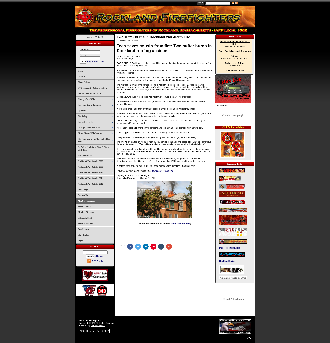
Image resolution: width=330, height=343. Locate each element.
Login (80, 240)
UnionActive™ (98, 325)
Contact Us (83, 195)
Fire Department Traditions (90, 105)
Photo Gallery (84, 82)
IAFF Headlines (85, 155)
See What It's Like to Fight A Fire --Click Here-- (93, 148)
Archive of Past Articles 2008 (90, 161)
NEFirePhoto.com (180, 223)
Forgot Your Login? (96, 61)
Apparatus (82, 110)
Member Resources (86, 201)
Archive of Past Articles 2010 (90, 172)
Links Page (83, 189)
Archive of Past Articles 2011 (90, 178)
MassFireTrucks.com (229, 248)
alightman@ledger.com (162, 171)
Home (80, 71)
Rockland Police (227, 261)
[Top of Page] (249, 337)
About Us (82, 76)
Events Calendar (85, 223)
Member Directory (86, 212)
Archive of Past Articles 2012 (90, 184)
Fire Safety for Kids (86, 122)
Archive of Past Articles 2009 (90, 167)
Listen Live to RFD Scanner (90, 133)
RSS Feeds (97, 261)
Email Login (83, 229)
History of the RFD (86, 99)
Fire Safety (82, 116)
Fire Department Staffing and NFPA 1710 (94, 140)
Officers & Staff (85, 218)
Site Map (99, 256)
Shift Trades (83, 235)
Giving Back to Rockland (89, 127)
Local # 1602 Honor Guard (89, 93)
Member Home (84, 206)
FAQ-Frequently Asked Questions (93, 88)
